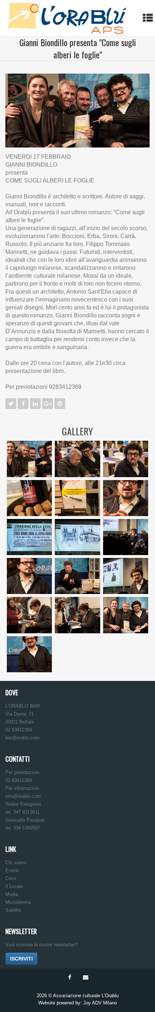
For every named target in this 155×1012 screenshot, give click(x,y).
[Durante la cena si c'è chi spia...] (77, 458)
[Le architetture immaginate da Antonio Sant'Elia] (77, 537)
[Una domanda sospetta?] (29, 575)
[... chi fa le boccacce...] (126, 458)
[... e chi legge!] (77, 498)
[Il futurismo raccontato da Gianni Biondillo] (126, 537)
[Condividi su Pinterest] (59, 403)
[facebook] (69, 977)
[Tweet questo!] (10, 403)
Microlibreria (18, 902)
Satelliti (13, 910)
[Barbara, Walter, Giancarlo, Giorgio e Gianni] (29, 458)
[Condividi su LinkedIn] (35, 403)
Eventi (12, 870)
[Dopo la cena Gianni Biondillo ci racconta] (126, 498)
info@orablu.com (23, 796)
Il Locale (14, 886)
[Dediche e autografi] (29, 614)
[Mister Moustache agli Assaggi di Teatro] (7, 47)
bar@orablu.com (22, 737)
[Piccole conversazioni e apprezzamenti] (77, 614)
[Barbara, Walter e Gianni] (126, 614)
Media (11, 894)
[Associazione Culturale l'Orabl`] (67, 18)
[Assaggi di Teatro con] (148, 47)
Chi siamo (15, 862)
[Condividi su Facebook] (23, 403)
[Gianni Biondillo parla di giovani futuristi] (126, 575)
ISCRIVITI (21, 959)
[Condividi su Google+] (47, 403)
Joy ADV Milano (100, 1003)
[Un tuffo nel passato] (29, 537)
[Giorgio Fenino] (77, 575)
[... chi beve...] (29, 498)
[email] (85, 977)
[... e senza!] (29, 654)
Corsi (10, 878)
